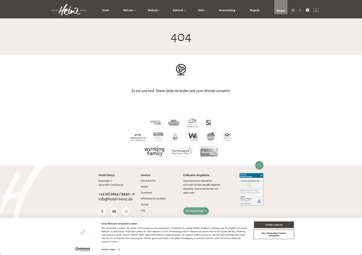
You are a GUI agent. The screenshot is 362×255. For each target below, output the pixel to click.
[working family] (154, 152)
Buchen (281, 10)
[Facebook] (102, 211)
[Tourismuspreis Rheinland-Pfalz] (182, 152)
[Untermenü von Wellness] (159, 10)
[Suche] (300, 10)
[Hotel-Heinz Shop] (293, 10)
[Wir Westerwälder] (193, 137)
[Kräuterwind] (158, 137)
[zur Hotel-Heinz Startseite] (68, 10)
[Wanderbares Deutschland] (210, 137)
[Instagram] (126, 211)
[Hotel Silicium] (208, 123)
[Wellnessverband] (227, 137)
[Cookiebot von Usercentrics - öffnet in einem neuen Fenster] (82, 249)
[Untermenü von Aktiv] (205, 10)
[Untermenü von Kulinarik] (185, 10)
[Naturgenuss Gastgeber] (175, 137)
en (316, 10)
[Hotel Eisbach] (192, 123)
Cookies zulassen (274, 225)
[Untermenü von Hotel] (110, 10)
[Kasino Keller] (155, 123)
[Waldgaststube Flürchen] (174, 123)
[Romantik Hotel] (138, 137)
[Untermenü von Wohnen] (134, 10)
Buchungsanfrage (194, 211)
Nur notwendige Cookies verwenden (274, 234)
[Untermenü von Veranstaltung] (237, 10)
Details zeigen (109, 249)
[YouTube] (114, 211)
